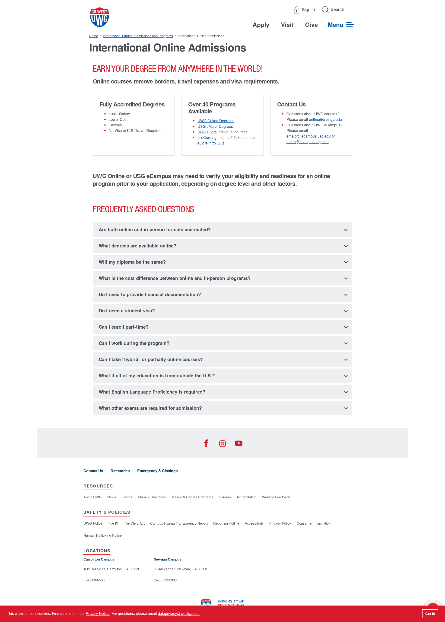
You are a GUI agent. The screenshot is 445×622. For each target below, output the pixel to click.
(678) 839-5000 (94, 579)
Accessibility (254, 523)
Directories (120, 470)
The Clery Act (134, 523)
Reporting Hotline (226, 523)
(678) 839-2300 (165, 579)
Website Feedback (276, 496)
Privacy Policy (280, 523)
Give (311, 24)
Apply (261, 24)
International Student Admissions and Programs (138, 36)
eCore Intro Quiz (210, 143)
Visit (287, 24)
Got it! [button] (430, 614)
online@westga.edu (325, 119)
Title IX (113, 523)
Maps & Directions (152, 496)
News (111, 496)
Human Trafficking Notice (102, 535)
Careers (225, 496)
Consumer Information (314, 523)
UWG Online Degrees (215, 120)
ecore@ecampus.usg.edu (307, 141)
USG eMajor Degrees (215, 126)
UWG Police (92, 523)
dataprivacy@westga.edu (179, 614)
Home (93, 36)
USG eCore (207, 132)
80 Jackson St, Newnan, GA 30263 (180, 568)
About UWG (92, 496)
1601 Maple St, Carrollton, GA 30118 (111, 568)
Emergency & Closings (157, 470)
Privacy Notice (98, 614)
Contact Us (93, 470)
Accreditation (246, 496)
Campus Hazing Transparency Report (179, 523)
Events (127, 496)
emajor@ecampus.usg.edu (309, 136)
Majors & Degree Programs (192, 496)
